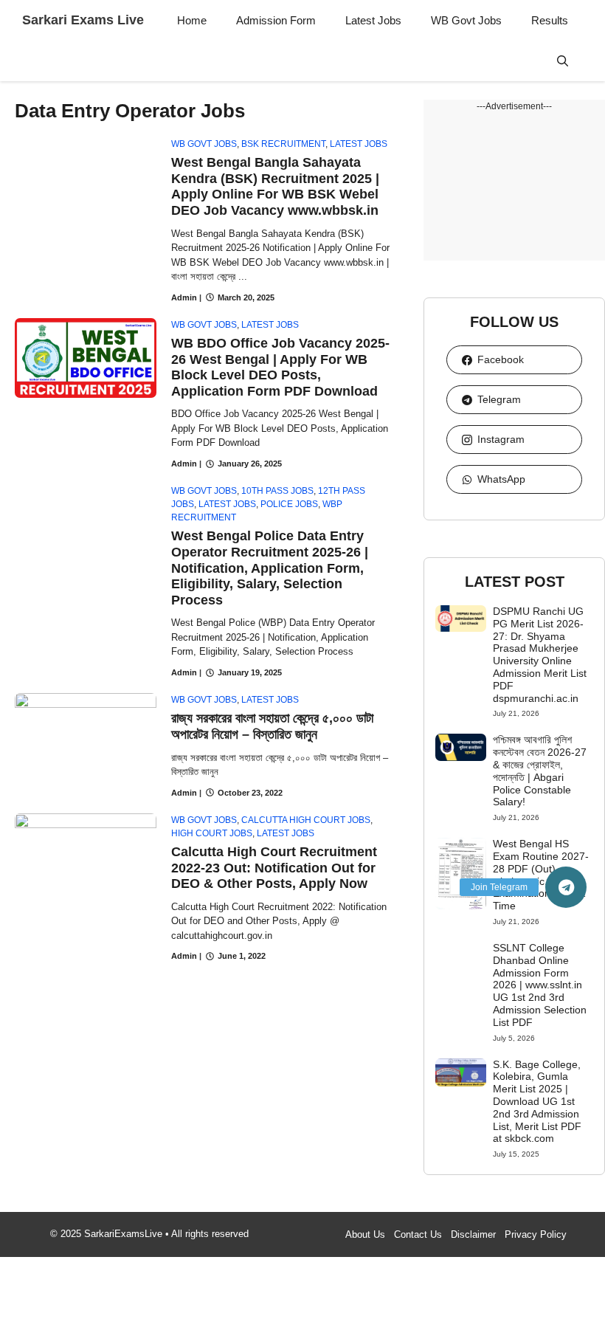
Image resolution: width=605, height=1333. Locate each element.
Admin (184, 297)
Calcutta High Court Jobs (305, 820)
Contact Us (418, 1234)
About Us (365, 1234)
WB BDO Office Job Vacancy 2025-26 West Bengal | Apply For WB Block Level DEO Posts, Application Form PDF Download (280, 367)
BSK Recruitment (283, 144)
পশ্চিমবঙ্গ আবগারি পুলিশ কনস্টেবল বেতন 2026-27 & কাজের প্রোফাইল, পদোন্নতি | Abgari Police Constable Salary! (540, 770)
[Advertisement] (514, 187)
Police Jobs (289, 504)
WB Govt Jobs (466, 20)
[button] (562, 61)
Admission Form (276, 20)
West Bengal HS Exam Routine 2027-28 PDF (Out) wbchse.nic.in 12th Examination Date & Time (541, 875)
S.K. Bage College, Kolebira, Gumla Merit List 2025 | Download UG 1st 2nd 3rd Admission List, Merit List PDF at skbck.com (537, 1101)
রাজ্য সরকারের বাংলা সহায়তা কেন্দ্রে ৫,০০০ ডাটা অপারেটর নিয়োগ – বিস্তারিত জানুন (272, 726)
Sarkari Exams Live (83, 20)
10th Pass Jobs (277, 491)
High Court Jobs (211, 833)
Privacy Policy (536, 1234)
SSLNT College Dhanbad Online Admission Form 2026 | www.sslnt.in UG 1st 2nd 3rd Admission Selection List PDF (540, 985)
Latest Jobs (373, 20)
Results (549, 20)
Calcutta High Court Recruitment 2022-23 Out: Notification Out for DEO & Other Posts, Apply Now (274, 867)
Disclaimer (473, 1234)
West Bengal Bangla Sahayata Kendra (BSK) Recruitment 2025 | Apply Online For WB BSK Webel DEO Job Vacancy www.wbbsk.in (275, 186)
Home (192, 20)
